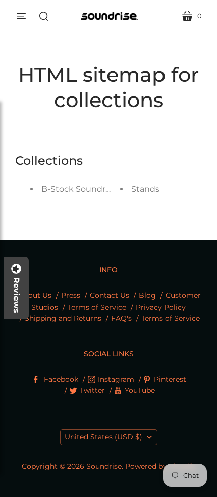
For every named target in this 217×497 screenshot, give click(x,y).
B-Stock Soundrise (79, 189)
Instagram (116, 379)
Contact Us (109, 295)
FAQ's (121, 318)
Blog (147, 295)
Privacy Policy (161, 307)
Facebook (61, 379)
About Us (35, 295)
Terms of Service (97, 307)
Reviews (16, 295)
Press (70, 295)
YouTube (140, 390)
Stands (145, 189)
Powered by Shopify (160, 466)
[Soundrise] (108, 16)
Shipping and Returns (63, 318)
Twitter (92, 390)
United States (103, 436)
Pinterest (170, 379)
